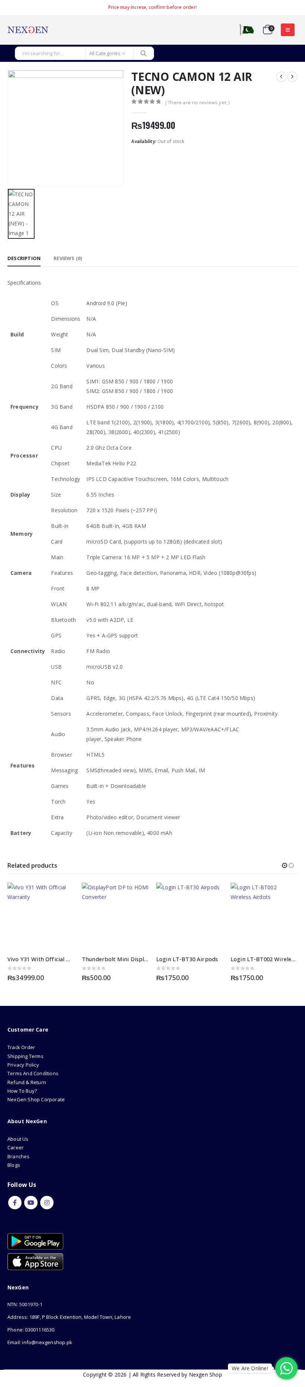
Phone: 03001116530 (31, 1329)
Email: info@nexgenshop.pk (39, 1342)
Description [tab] (24, 258)
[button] (288, 29)
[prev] (281, 77)
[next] (292, 77)
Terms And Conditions (32, 1073)
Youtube (31, 1202)
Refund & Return (26, 1082)
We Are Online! (250, 1368)
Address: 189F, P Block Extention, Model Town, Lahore (69, 1317)
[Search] (144, 53)
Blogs (13, 1165)
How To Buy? (22, 1090)
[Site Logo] (27, 29)
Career (15, 1147)
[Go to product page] (40, 916)
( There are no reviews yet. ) (197, 102)
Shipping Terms (25, 1056)
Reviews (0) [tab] (68, 258)
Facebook (15, 1202)
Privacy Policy (23, 1064)
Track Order (21, 1047)
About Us (18, 1139)
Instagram (47, 1202)
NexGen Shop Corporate (36, 1099)
